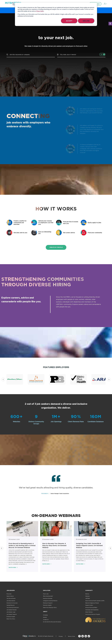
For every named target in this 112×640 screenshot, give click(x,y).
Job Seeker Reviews (12, 609)
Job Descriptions (11, 600)
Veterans (87, 596)
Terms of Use (71, 636)
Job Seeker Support (12, 614)
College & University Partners (50, 600)
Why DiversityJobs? (48, 596)
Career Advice (10, 596)
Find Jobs (9, 593)
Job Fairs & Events (11, 598)
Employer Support (47, 602)
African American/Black (91, 607)
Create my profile (56, 247)
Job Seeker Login (11, 612)
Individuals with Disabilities (91, 609)
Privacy (61, 636)
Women (87, 593)
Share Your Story (11, 618)
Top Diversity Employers (13, 607)
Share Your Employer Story (50, 607)
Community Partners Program (92, 614)
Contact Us (45, 619)
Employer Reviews (47, 598)
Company (45, 615)
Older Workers (89, 612)
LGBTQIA (87, 598)
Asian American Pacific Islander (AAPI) (94, 600)
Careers (45, 617)
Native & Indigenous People (92, 602)
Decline (86, 21)
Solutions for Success (12, 602)
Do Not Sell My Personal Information (52, 621)
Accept (69, 21)
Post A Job (45, 593)
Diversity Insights (11, 616)
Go (102, 54)
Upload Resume (11, 605)
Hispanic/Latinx (89, 605)
